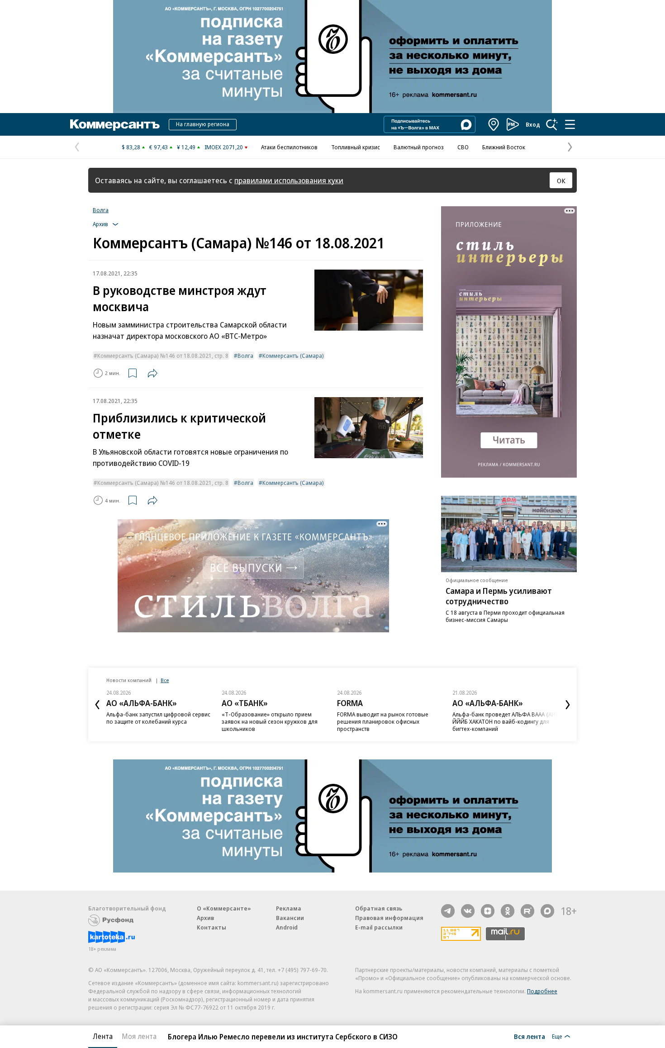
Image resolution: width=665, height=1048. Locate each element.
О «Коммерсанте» (224, 908)
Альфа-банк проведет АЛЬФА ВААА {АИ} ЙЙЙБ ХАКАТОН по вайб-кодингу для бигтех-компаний (505, 721)
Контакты (211, 927)
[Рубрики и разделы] (570, 124)
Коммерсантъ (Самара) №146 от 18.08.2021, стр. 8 (162, 355)
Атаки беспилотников (289, 147)
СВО (463, 147)
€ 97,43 (158, 147)
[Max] (547, 911)
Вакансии (290, 918)
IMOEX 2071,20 (223, 147)
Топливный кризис (355, 147)
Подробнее (542, 991)
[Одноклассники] (507, 911)
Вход (533, 124)
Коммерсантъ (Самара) (293, 355)
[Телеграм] (448, 911)
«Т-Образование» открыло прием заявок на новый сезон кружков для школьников (270, 721)
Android (287, 927)
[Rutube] (527, 911)
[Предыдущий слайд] (97, 705)
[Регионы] (494, 124)
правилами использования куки (288, 180)
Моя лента (139, 1036)
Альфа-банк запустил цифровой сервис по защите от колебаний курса (158, 718)
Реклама (288, 908)
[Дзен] (487, 911)
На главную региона (202, 124)
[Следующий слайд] (568, 705)
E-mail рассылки (379, 927)
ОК (561, 180)
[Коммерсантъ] (115, 124)
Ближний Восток (503, 147)
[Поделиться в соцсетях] (152, 373)
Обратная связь (378, 908)
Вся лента (529, 1036)
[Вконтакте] (468, 911)
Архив (205, 918)
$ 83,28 (131, 147)
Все (165, 680)
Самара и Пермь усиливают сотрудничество (499, 596)
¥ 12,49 (186, 147)
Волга (101, 210)
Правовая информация (389, 918)
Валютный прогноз (419, 147)
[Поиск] (552, 124)
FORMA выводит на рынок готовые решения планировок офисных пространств (382, 721)
